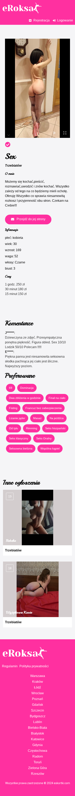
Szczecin (37, 710)
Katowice (37, 739)
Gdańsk (37, 704)
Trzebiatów (13, 165)
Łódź (37, 687)
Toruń (38, 762)
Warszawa (37, 676)
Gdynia (37, 745)
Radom (37, 756)
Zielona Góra (37, 768)
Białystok (37, 733)
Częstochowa (37, 750)
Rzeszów (37, 773)
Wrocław (37, 693)
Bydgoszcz (37, 716)
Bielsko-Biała (37, 727)
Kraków (37, 681)
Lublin (37, 722)
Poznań (37, 699)
